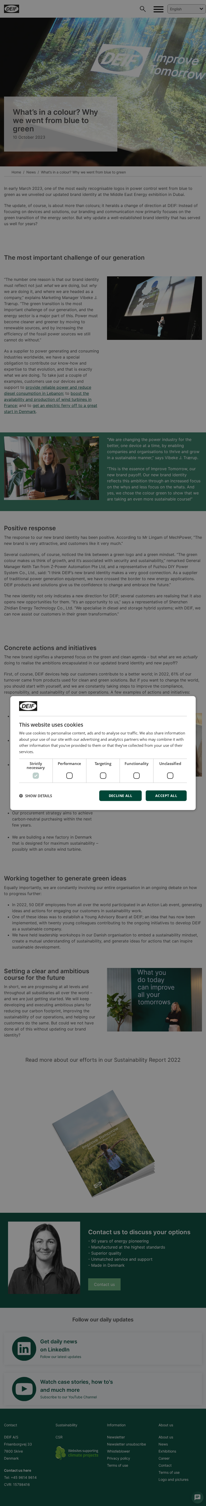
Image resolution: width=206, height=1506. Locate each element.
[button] (35, 796)
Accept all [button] (166, 795)
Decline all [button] (120, 795)
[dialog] (103, 753)
